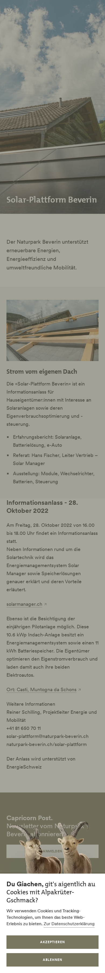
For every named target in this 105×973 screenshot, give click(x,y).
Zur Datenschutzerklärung (69, 923)
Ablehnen (52, 960)
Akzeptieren (52, 942)
